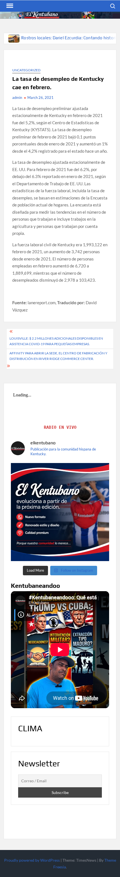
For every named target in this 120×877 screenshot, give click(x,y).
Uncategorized (26, 70)
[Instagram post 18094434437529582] (60, 512)
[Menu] (9, 5)
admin (17, 97)
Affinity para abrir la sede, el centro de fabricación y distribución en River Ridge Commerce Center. (58, 356)
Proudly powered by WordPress (32, 860)
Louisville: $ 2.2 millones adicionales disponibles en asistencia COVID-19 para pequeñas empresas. (56, 341)
